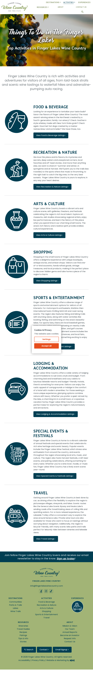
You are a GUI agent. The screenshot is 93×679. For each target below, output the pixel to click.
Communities (15, 601)
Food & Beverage (50, 106)
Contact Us (81, 7)
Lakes (15, 608)
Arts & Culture (49, 203)
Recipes (23, 632)
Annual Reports (69, 632)
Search (29, 649)
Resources (42, 7)
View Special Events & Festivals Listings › (55, 476)
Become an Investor (69, 635)
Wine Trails (15, 611)
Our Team (70, 629)
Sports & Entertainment (58, 297)
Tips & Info (23, 638)
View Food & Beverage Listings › (51, 135)
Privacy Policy (38, 660)
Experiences (84, 2)
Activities (68, 2)
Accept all (46, 345)
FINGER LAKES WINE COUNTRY (46, 581)
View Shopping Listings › (47, 280)
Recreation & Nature (55, 152)
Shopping (43, 252)
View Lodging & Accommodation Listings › (55, 414)
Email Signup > (62, 649)
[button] (81, 11)
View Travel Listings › (45, 538)
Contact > (44, 649)
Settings (46, 339)
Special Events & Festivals (50, 433)
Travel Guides (23, 629)
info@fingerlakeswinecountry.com (46, 585)
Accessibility (24, 660)
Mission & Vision (69, 625)
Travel (40, 493)
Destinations (52, 2)
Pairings (23, 635)
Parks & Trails (15, 605)
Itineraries (23, 625)
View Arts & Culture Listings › (49, 235)
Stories (23, 641)
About (60, 7)
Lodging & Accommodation (50, 365)
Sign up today (66, 558)
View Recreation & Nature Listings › (52, 186)
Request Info (70, 638)
